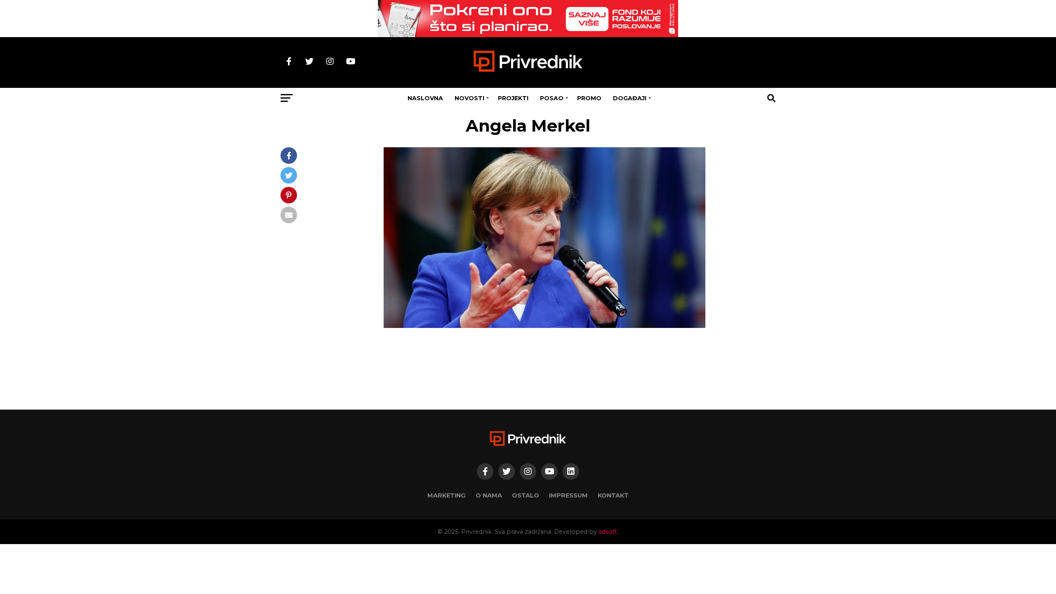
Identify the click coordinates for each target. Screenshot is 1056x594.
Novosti (469, 98)
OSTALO (525, 495)
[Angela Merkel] (544, 326)
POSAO (551, 98)
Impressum (568, 495)
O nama (489, 495)
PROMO (589, 98)
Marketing (446, 495)
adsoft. (608, 531)
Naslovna (425, 98)
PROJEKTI (513, 98)
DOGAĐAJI (629, 98)
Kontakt (613, 495)
